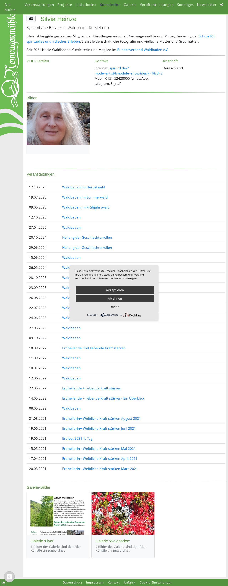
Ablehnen (115, 298)
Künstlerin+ (110, 4)
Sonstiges (185, 4)
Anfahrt (130, 582)
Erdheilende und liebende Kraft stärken (94, 348)
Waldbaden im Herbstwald (83, 187)
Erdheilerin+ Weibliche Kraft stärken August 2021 (101, 418)
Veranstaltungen (39, 4)
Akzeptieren (115, 290)
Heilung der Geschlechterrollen (87, 237)
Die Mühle (10, 7)
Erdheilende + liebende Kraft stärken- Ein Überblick (103, 398)
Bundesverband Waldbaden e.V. (143, 49)
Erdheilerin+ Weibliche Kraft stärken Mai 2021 (99, 448)
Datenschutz (72, 582)
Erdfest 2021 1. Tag (77, 438)
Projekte (64, 4)
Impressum (95, 582)
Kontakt (114, 582)
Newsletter (207, 4)
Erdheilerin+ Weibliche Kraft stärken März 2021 (100, 468)
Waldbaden (71, 217)
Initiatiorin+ (86, 4)
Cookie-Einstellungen (156, 582)
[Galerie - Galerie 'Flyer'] (58, 513)
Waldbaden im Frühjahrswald (86, 207)
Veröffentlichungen (157, 4)
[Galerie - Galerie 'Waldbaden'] (123, 513)
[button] (31, 19)
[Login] (221, 5)
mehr (115, 307)
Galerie (130, 4)
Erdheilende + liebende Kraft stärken (91, 388)
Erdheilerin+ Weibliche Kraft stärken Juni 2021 (99, 428)
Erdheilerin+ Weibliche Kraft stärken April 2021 (99, 458)
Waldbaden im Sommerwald (85, 197)
